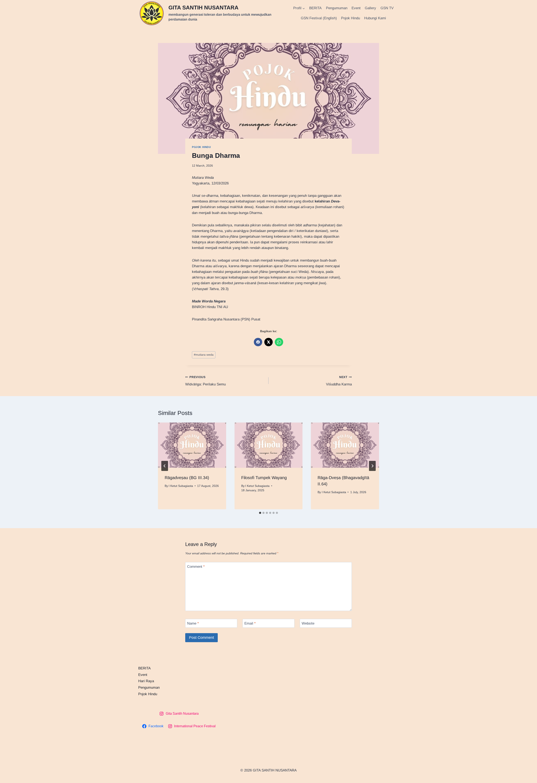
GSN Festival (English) (319, 18)
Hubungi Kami (375, 18)
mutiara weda (204, 354)
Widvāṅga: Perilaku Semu (205, 381)
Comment (196, 567)
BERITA (315, 8)
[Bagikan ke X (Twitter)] (268, 342)
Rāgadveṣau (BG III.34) (187, 477)
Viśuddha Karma (339, 381)
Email (250, 623)
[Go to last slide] (164, 466)
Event (356, 8)
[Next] (372, 466)
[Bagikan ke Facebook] (258, 342)
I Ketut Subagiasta (181, 485)
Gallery (370, 8)
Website (308, 623)
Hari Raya (146, 681)
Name (193, 623)
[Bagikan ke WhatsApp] (279, 342)
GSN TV (387, 8)
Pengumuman (336, 8)
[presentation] (192, 445)
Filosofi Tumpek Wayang (264, 477)
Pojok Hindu (350, 18)
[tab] (260, 513)
